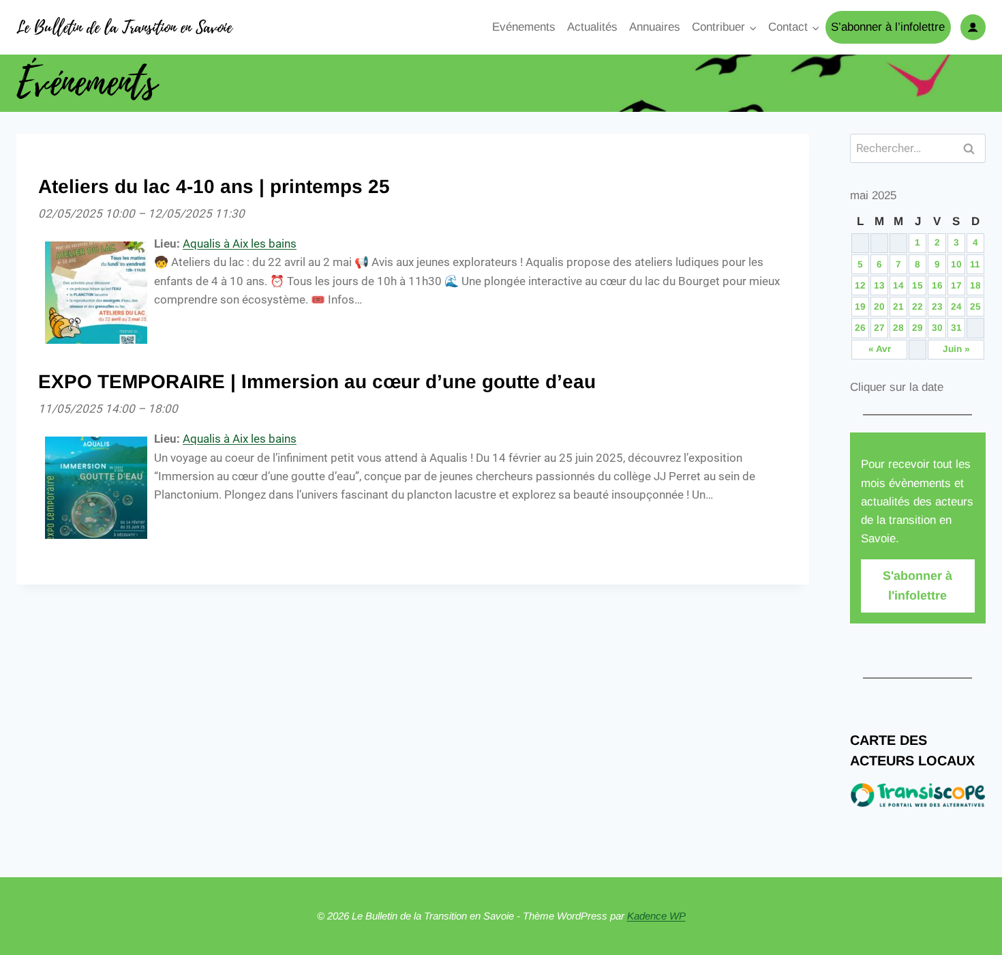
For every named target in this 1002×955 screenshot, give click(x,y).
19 (860, 307)
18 (975, 285)
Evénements (524, 26)
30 (937, 328)
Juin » (956, 349)
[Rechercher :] (918, 148)
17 (956, 285)
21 (898, 307)
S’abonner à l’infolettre (888, 26)
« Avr (879, 349)
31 (956, 328)
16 (937, 285)
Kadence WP (656, 916)
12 (860, 285)
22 (917, 307)
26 (860, 328)
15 (917, 285)
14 (898, 285)
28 (898, 328)
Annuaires (654, 26)
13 (879, 285)
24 (956, 307)
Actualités (592, 26)
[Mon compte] (973, 27)
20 (879, 307)
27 (879, 328)
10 (956, 264)
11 (975, 264)
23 (937, 307)
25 (975, 307)
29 (917, 328)
